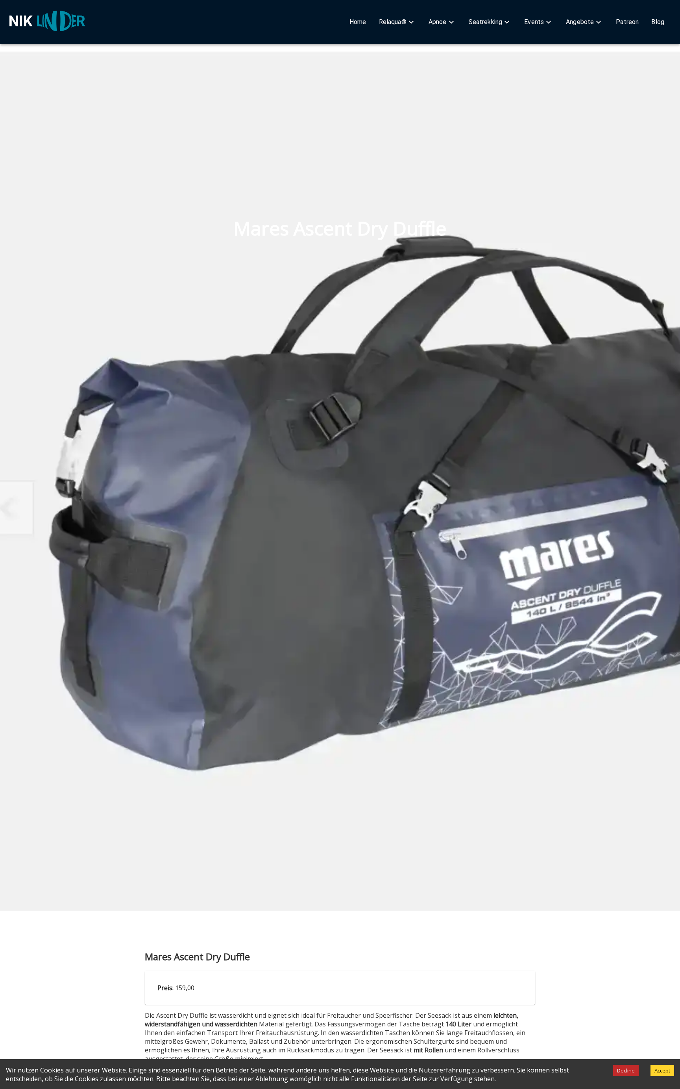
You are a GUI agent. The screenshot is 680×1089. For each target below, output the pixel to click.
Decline (626, 1070)
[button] (358, 22)
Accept (662, 1070)
